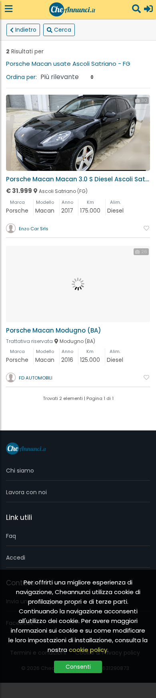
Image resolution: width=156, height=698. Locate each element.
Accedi (15, 558)
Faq (11, 536)
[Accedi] (148, 9)
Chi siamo (20, 471)
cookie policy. (88, 649)
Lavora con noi (26, 492)
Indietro (25, 30)
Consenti (78, 667)
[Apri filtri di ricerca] (136, 9)
